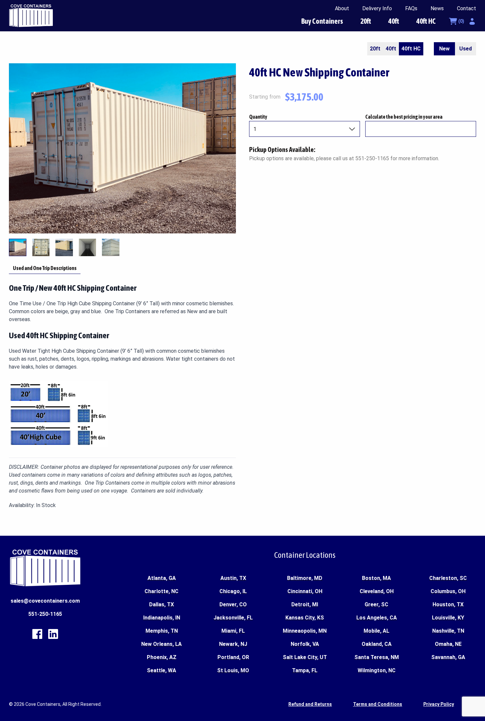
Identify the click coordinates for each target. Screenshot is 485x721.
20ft (365, 21)
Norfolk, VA (305, 644)
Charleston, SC (448, 578)
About (342, 8)
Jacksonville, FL (233, 618)
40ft (393, 21)
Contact (466, 8)
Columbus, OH (448, 591)
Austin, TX (233, 578)
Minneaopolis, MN (305, 631)
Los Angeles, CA (376, 618)
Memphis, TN (162, 631)
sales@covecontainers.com (45, 601)
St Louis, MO (233, 670)
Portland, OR (233, 657)
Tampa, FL (304, 670)
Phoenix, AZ (162, 657)
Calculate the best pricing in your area (403, 117)
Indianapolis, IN (161, 618)
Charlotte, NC (161, 591)
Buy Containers (322, 21)
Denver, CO (233, 604)
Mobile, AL (376, 631)
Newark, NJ (233, 644)
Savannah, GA (448, 657)
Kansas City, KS (304, 618)
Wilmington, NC (377, 670)
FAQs (411, 8)
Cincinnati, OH (304, 591)
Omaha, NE (448, 644)
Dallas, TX (161, 604)
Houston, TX (448, 604)
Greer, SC (376, 604)
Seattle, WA (161, 670)
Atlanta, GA (161, 578)
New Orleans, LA (161, 644)
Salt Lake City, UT (305, 657)
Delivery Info (377, 8)
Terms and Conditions (377, 704)
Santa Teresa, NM (376, 657)
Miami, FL (233, 631)
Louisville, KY (448, 618)
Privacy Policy (438, 704)
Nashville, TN (448, 631)
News (437, 8)
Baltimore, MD (304, 578)
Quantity (258, 117)
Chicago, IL (233, 591)
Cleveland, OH (377, 591)
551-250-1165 (45, 614)
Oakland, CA (377, 644)
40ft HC (426, 21)
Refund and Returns (310, 704)
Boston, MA (376, 578)
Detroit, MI (304, 604)
